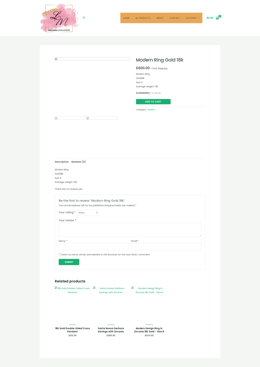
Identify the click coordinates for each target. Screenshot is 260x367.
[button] (84, 18)
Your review (67, 220)
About (160, 17)
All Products (142, 17)
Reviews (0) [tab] (78, 161)
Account (191, 17)
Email (135, 241)
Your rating (67, 212)
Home (126, 17)
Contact (175, 17)
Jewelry (151, 109)
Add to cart (153, 101)
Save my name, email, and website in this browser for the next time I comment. (105, 254)
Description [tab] (62, 161)
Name (63, 241)
